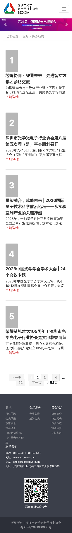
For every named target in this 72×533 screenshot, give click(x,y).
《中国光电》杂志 (15, 440)
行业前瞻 (11, 413)
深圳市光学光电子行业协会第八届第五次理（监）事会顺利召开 (36, 140)
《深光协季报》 (15, 432)
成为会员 (34, 418)
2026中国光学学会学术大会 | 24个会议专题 (36, 271)
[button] (5, 24)
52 (21, 382)
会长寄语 (56, 432)
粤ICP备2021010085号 (36, 527)
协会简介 (56, 413)
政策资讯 (11, 423)
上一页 (16, 378)
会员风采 (11, 418)
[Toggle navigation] (64, 9)
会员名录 (34, 413)
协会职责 (56, 427)
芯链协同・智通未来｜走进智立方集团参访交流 (36, 78)
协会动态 (11, 427)
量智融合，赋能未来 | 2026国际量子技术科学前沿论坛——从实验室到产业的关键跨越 (36, 206)
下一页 (37, 382)
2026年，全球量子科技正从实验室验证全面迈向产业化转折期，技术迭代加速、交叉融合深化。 (35, 223)
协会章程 (56, 423)
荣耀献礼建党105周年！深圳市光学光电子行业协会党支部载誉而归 (36, 334)
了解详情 (12, 97)
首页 (25, 36)
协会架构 (56, 418)
